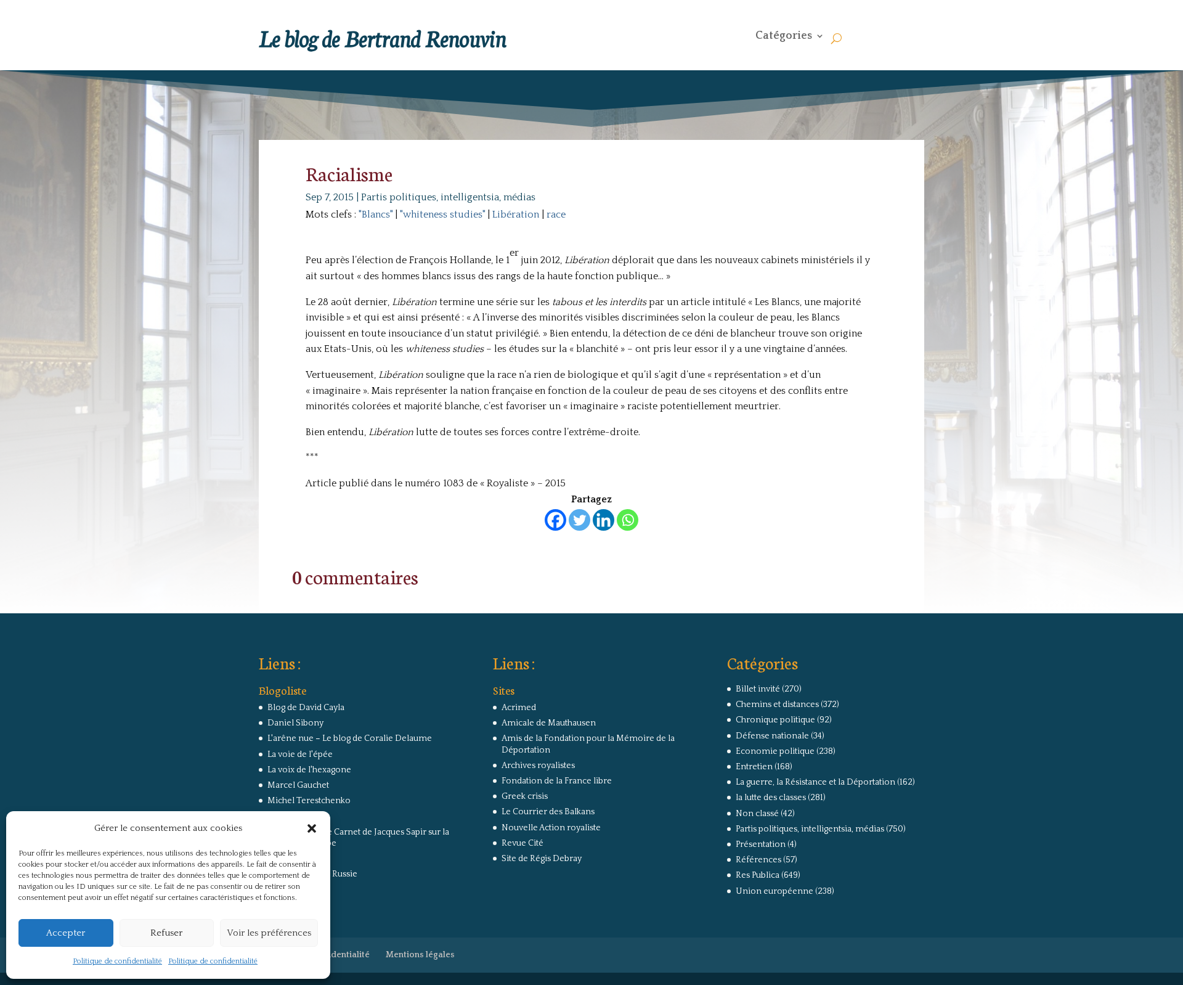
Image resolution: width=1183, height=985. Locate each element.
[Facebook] (555, 520)
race (556, 214)
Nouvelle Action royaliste (551, 828)
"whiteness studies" (442, 214)
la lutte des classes (771, 798)
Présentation (761, 844)
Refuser (166, 933)
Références (758, 860)
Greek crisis (525, 796)
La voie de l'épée (300, 754)
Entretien (754, 767)
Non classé (757, 814)
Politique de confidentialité (117, 961)
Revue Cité (522, 843)
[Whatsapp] (627, 520)
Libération (515, 214)
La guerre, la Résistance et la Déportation (815, 782)
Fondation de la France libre (557, 781)
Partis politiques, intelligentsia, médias (448, 197)
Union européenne (774, 891)
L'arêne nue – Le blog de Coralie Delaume (349, 738)
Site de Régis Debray (542, 859)
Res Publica (757, 875)
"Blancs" (375, 214)
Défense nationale (772, 736)
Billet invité (758, 689)
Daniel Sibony (295, 723)
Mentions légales (420, 955)
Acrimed (519, 708)
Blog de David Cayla (305, 708)
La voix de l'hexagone (309, 770)
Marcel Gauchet (298, 785)
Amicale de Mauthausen (549, 723)
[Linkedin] (603, 520)
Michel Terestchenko (309, 801)
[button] (312, 828)
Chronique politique (775, 720)
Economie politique (775, 751)
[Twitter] (579, 520)
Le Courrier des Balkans (548, 812)
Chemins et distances (777, 704)
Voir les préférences (269, 933)
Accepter (65, 933)
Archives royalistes (538, 765)
